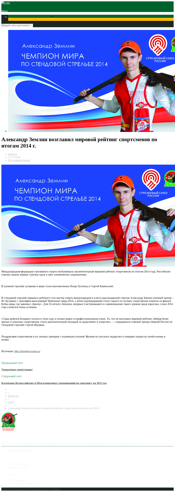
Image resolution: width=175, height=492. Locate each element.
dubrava (12, 154)
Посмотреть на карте (20, 450)
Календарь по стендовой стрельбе (62, 16)
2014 (11, 402)
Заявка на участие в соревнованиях (102, 16)
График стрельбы (44, 19)
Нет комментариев (19, 160)
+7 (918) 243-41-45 (19, 463)
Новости (13, 395)
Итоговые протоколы (21, 19)
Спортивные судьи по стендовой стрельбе (148, 16)
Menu (4, 11)
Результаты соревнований (26, 16)
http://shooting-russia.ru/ (27, 351)
